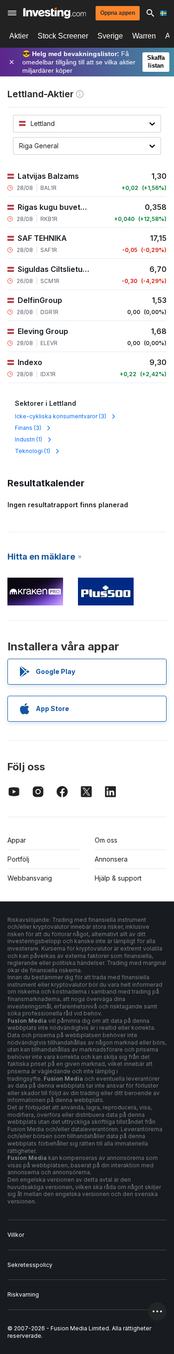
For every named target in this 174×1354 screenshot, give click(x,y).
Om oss (106, 840)
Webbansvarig (29, 878)
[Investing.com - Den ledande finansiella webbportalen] (54, 13)
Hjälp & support (118, 878)
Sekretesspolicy (29, 1264)
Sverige (110, 36)
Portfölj (18, 859)
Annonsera (111, 859)
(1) (28, 439)
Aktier (18, 36)
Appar (16, 840)
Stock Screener (63, 36)
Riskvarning (23, 1294)
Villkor (15, 1234)
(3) (60, 416)
